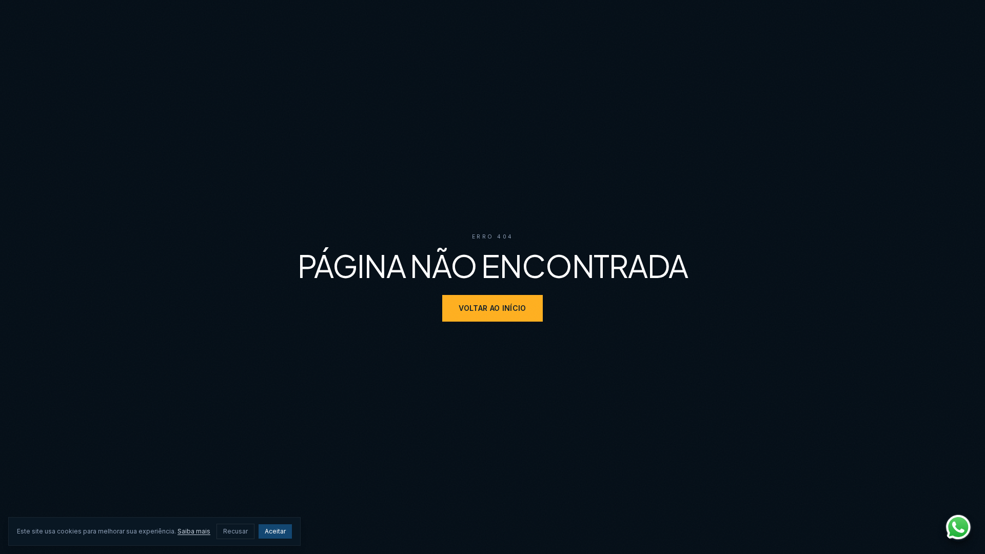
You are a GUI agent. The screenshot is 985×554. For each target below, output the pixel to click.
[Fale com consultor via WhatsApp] (958, 527)
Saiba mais (194, 531)
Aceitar (275, 531)
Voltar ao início (492, 308)
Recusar (235, 531)
